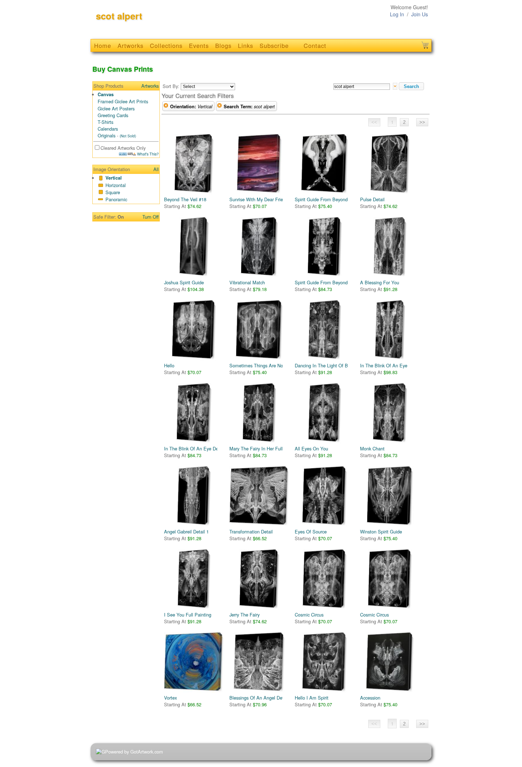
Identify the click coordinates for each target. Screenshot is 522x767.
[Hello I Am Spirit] (325, 663)
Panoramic (116, 199)
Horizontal (115, 185)
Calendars (108, 128)
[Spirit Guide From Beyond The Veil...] (325, 165)
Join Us (419, 14)
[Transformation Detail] (259, 497)
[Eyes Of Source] (325, 497)
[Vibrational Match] (259, 248)
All (156, 169)
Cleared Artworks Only (123, 147)
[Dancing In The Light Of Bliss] (325, 331)
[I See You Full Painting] (194, 580)
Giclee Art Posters (116, 108)
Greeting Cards (113, 115)
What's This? (147, 154)
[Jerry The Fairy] (259, 580)
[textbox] (361, 86)
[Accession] (390, 663)
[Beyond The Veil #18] (194, 165)
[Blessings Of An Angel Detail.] (259, 663)
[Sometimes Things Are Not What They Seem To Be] (259, 331)
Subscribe (274, 45)
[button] (411, 86)
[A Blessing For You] (390, 248)
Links (245, 45)
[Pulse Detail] (390, 165)
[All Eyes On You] (325, 414)
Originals (106, 135)
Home (102, 45)
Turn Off (150, 216)
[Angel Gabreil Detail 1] (194, 497)
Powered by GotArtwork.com (134, 751)
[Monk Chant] (390, 414)
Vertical (113, 178)
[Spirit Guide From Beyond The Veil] (325, 248)
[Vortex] (194, 663)
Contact (315, 45)
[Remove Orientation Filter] (166, 106)
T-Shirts (105, 122)
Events (199, 45)
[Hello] (194, 331)
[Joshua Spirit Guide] (194, 248)
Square (112, 192)
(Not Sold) (128, 135)
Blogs (223, 45)
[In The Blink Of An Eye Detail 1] (194, 414)
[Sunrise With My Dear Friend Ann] (259, 165)
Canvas (106, 94)
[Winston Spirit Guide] (390, 497)
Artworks (130, 45)
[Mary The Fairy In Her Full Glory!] (259, 414)
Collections (166, 45)
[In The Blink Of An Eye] (390, 331)
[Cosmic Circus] (325, 580)
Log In (397, 14)
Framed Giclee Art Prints (123, 101)
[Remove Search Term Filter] (219, 106)
